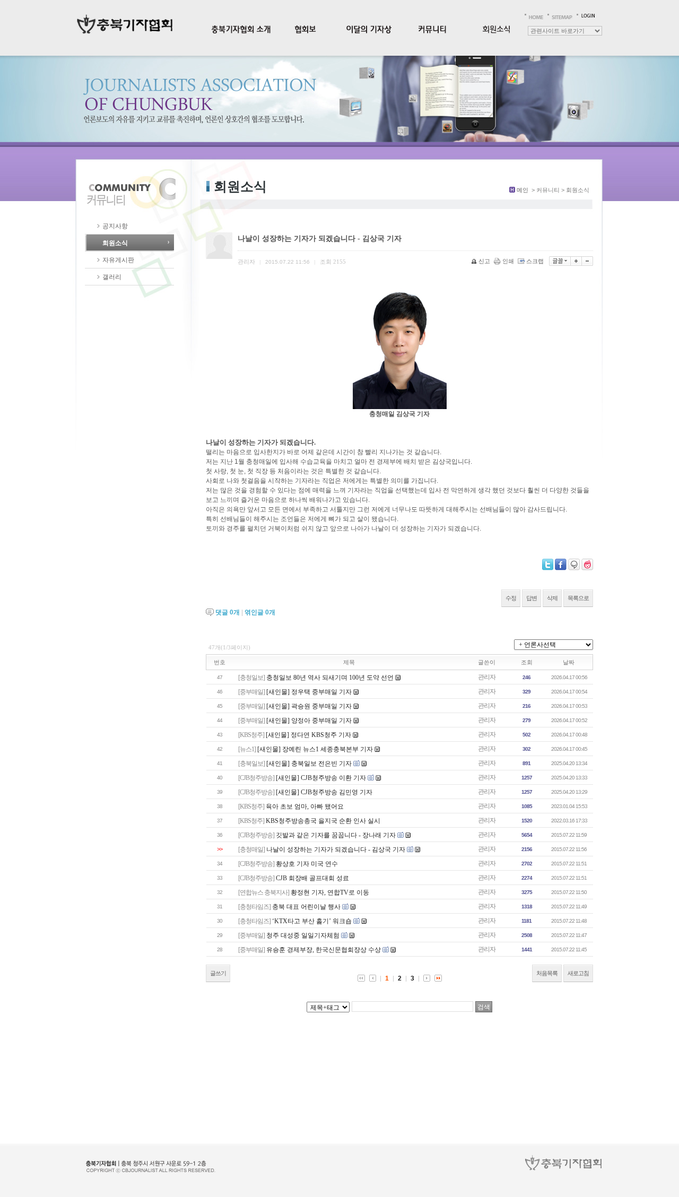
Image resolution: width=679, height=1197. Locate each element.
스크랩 (535, 261)
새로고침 (578, 973)
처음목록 (547, 973)
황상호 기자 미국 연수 (307, 864)
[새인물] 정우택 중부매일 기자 (309, 692)
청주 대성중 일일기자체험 (303, 935)
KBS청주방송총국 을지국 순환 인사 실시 (323, 821)
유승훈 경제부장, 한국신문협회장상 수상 (323, 949)
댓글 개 (227, 612)
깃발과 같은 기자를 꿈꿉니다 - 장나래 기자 (336, 835)
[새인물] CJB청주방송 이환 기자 (321, 778)
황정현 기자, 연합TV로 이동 (330, 892)
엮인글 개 (260, 612)
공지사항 (115, 226)
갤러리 (111, 277)
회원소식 (115, 243)
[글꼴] (560, 261)
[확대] (576, 261)
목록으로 (578, 598)
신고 (484, 261)
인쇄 (508, 261)
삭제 (552, 598)
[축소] (587, 261)
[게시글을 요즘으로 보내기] (587, 564)
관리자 (486, 677)
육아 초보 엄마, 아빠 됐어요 (305, 806)
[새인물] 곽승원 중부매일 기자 (309, 706)
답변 (531, 598)
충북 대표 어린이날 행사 (306, 906)
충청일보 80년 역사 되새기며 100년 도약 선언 (330, 677)
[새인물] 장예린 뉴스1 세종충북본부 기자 (315, 749)
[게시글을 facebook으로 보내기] (561, 564)
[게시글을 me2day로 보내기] (574, 564)
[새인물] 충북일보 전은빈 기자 (309, 763)
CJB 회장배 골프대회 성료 (312, 878)
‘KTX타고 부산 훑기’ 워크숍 (312, 921)
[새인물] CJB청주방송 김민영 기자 (324, 792)
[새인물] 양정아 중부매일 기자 (309, 720)
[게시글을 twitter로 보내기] (547, 564)
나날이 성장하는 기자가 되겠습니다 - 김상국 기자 (335, 849)
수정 (511, 598)
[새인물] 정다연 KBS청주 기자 (308, 735)
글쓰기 (218, 973)
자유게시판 (118, 260)
